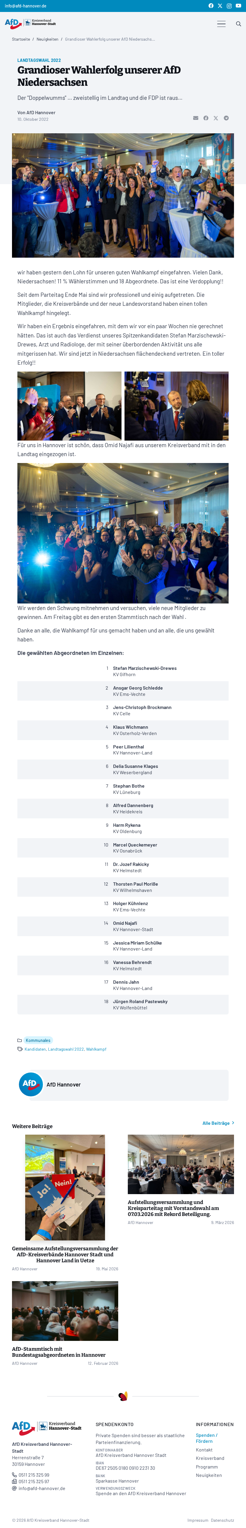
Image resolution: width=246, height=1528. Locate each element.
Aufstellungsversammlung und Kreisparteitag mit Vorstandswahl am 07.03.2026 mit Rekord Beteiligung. (173, 1208)
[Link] (238, 24)
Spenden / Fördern (207, 1438)
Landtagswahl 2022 (66, 1049)
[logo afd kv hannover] (30, 24)
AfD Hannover (63, 1084)
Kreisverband (210, 1458)
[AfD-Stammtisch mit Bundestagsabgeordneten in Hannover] (65, 1311)
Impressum (198, 1520)
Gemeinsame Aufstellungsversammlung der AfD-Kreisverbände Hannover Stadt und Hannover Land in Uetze (65, 1255)
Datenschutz (222, 1520)
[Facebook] (211, 5)
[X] (220, 6)
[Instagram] (229, 6)
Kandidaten (35, 1049)
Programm (207, 1466)
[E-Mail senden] (193, 118)
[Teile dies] (203, 118)
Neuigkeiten (209, 1475)
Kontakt (204, 1449)
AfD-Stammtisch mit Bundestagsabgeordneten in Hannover (59, 1352)
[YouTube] (238, 5)
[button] (221, 24)
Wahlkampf (96, 1049)
